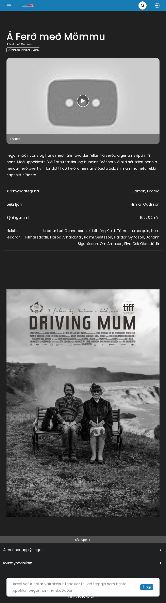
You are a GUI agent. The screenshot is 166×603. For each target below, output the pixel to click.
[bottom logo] (83, 597)
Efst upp (81, 540)
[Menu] (8, 5)
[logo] (28, 5)
